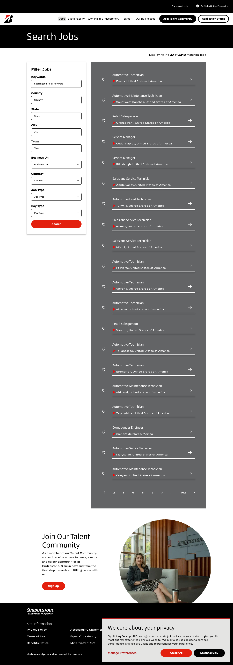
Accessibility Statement (87, 629)
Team (35, 141)
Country (36, 93)
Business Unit (40, 157)
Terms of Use (36, 636)
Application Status (213, 18)
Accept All (176, 653)
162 (183, 492)
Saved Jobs (182, 6)
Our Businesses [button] (145, 18)
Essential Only (209, 653)
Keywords (38, 76)
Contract (37, 173)
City (34, 125)
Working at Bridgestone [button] (102, 18)
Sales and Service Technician (131, 178)
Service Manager (123, 137)
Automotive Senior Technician (132, 448)
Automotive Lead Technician (131, 199)
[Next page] (193, 492)
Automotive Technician (128, 75)
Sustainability (76, 18)
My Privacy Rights (82, 642)
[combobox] (53, 100)
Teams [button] (126, 18)
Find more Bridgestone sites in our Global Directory (54, 654)
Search (56, 224)
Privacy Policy (37, 629)
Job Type (38, 189)
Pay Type (37, 205)
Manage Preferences (122, 652)
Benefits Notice (38, 642)
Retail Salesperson (125, 116)
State (35, 109)
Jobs (62, 18)
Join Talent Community (178, 18)
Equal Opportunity (83, 636)
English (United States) (213, 6)
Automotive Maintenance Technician (137, 95)
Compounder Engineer (127, 427)
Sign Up (53, 585)
